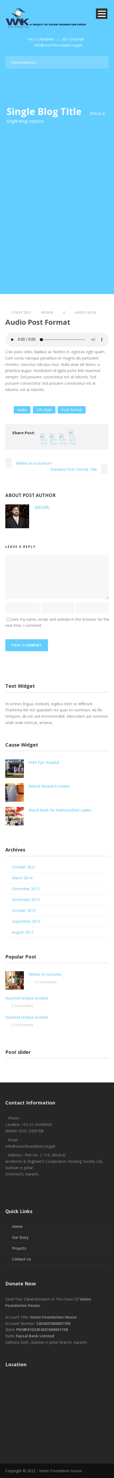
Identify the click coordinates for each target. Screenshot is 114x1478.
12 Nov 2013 (21, 312)
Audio (80, 312)
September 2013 (26, 921)
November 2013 (26, 899)
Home (17, 1226)
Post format (71, 409)
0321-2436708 (72, 39)
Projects (19, 1248)
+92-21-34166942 (41, 39)
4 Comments (45, 981)
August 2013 (22, 932)
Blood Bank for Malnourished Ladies (60, 810)
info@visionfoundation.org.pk (58, 45)
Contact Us (21, 1259)
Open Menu (101, 13)
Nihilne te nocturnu (45, 974)
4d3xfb (47, 312)
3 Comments (22, 1005)
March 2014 (22, 877)
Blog (91, 312)
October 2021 (24, 866)
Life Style (44, 409)
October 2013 (24, 910)
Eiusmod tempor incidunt (26, 998)
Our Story (20, 1237)
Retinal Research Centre (49, 786)
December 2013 (26, 888)
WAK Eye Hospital (44, 762)
